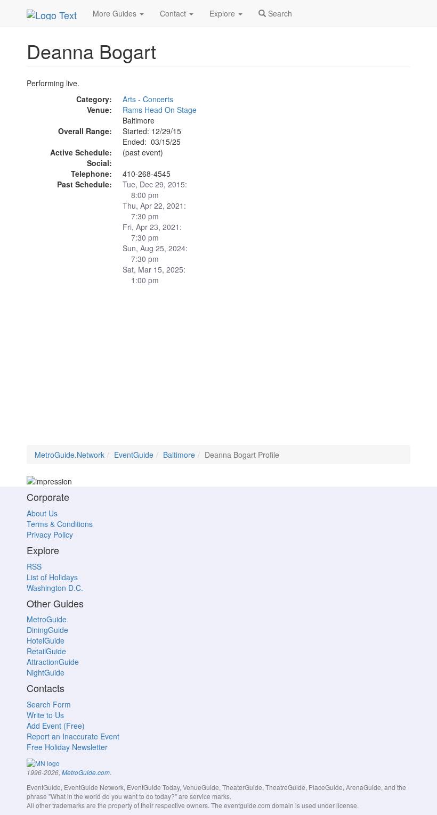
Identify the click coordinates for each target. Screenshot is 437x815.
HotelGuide (45, 640)
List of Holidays (52, 577)
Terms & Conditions (60, 523)
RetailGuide (46, 651)
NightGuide (45, 672)
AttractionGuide (53, 661)
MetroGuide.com (86, 772)
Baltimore (179, 454)
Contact (174, 13)
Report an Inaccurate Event (73, 736)
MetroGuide (47, 619)
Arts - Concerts (148, 99)
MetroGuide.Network (69, 454)
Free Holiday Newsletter (67, 747)
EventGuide (133, 454)
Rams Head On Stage (160, 109)
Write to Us (45, 715)
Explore (223, 13)
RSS (34, 566)
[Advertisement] (218, 370)
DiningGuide (47, 629)
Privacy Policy (50, 534)
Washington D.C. (55, 587)
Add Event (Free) (56, 725)
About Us (42, 513)
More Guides (116, 13)
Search (279, 13)
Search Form (49, 704)
